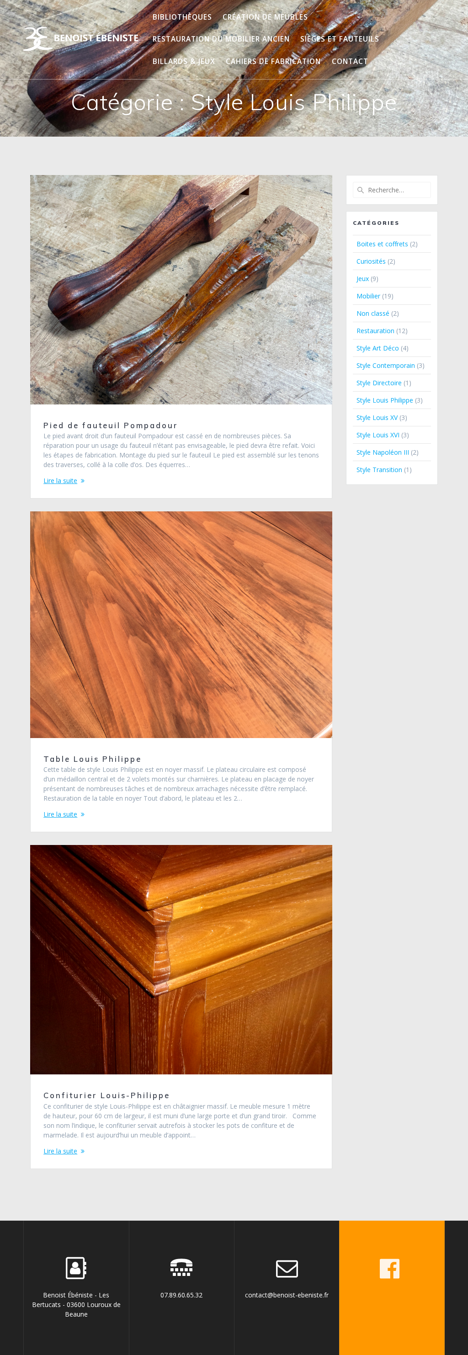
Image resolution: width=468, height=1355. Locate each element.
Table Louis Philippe (92, 759)
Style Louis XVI (377, 434)
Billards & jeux (184, 61)
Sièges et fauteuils (339, 39)
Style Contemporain (385, 365)
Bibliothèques (182, 17)
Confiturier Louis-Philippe (106, 1095)
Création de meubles (265, 17)
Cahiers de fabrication (273, 61)
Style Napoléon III (382, 452)
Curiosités (371, 261)
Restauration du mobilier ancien (221, 39)
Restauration (375, 330)
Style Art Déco (377, 348)
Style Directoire (379, 382)
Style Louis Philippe (384, 400)
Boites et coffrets (382, 243)
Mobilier (368, 296)
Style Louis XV (377, 417)
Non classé (372, 313)
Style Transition (379, 469)
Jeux (362, 278)
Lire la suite (60, 480)
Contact (350, 61)
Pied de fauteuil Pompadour (110, 425)
